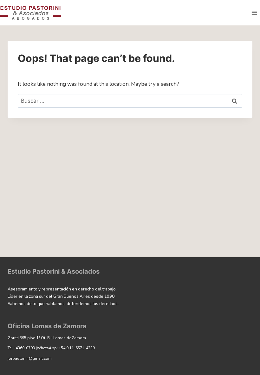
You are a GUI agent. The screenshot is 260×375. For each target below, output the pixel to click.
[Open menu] (254, 12)
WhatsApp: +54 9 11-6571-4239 (66, 348)
